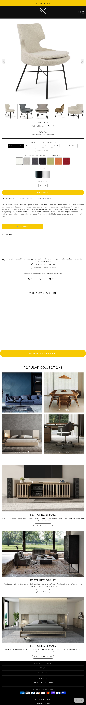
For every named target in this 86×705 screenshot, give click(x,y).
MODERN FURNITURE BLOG (43, 682)
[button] (9, 111)
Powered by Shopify (43, 703)
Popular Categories (42, 689)
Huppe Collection (43, 656)
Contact (42, 673)
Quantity (42, 181)
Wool (56, 146)
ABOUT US (43, 678)
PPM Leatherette (33, 146)
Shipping (35, 134)
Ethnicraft (43, 591)
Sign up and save (42, 663)
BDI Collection (43, 525)
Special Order (43, 150)
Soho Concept (43, 122)
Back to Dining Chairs (44, 353)
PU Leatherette (16, 146)
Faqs (42, 668)
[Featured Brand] (43, 488)
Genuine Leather (68, 146)
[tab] (8, 199)
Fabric (47, 146)
